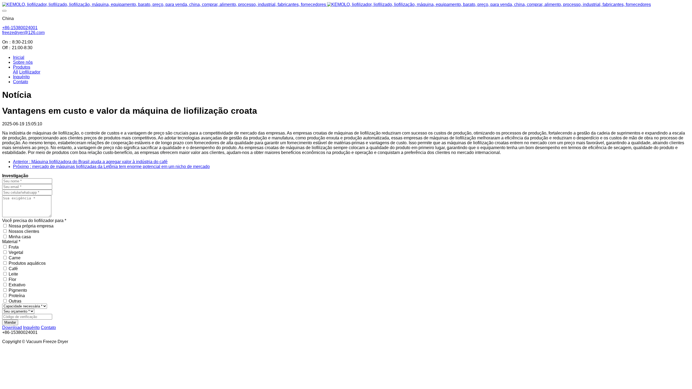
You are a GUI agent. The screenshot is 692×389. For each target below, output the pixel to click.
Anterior (90, 161)
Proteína (17, 295)
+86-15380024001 (20, 27)
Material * (11, 241)
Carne (15, 258)
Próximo (111, 166)
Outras (15, 301)
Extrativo (17, 285)
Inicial (18, 57)
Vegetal (16, 252)
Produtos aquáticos (27, 263)
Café (13, 268)
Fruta (14, 247)
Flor (12, 279)
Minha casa (20, 236)
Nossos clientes (24, 231)
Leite (13, 274)
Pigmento (18, 290)
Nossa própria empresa (31, 226)
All (15, 72)
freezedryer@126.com (23, 32)
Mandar (10, 322)
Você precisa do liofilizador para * (34, 220)
